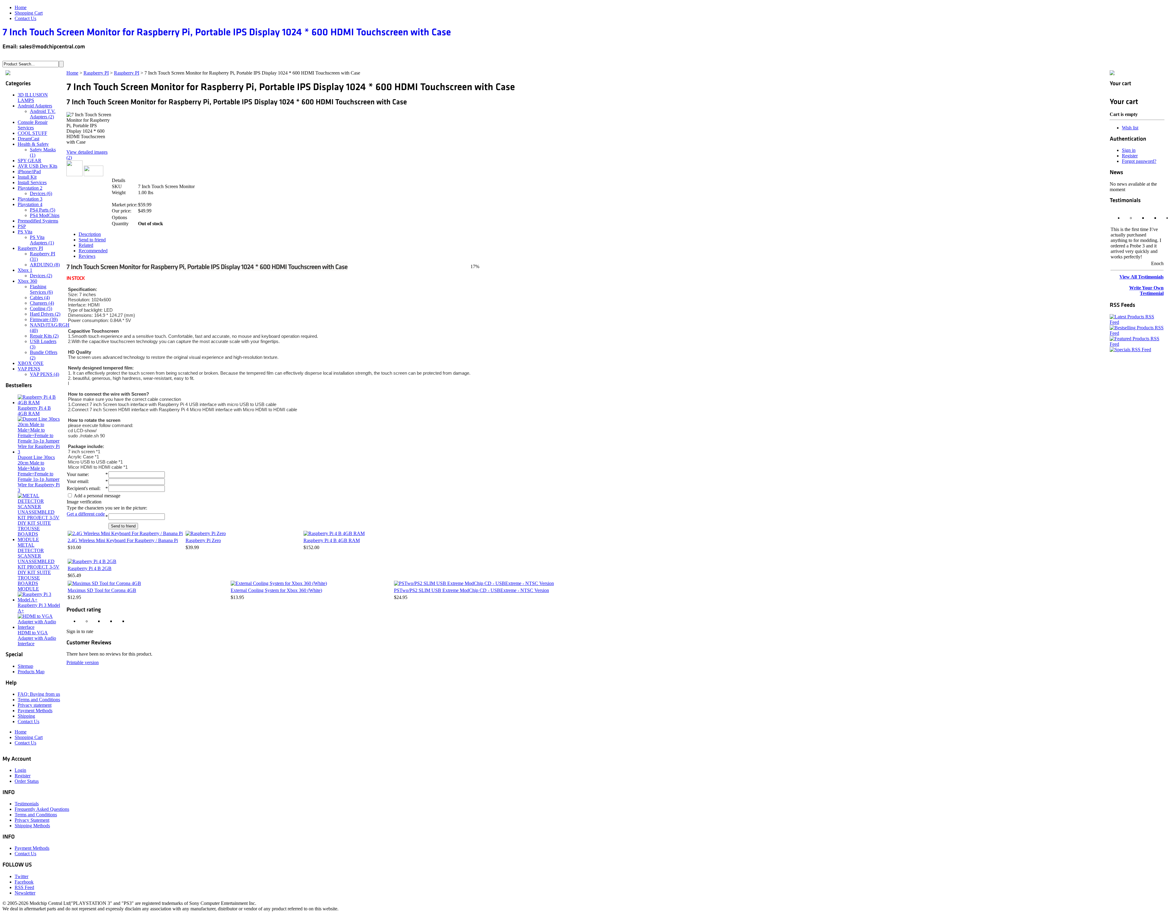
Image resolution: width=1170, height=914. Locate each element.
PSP (22, 226)
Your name (77, 474)
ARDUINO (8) (45, 264)
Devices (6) (41, 193)
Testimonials (27, 803)
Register (1130, 155)
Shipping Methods (32, 825)
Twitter (21, 876)
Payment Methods (35, 710)
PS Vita (25, 231)
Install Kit (27, 177)
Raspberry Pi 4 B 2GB (90, 568)
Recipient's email (83, 488)
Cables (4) (40, 297)
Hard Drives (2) (45, 314)
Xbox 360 (27, 281)
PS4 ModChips (44, 215)
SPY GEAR (29, 160)
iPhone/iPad (29, 171)
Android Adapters (35, 105)
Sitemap (25, 666)
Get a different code (86, 514)
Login (20, 770)
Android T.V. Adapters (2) (42, 114)
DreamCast (28, 138)
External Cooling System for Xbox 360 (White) (276, 590)
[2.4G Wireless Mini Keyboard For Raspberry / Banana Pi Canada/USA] (125, 533)
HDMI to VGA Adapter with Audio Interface (37, 638)
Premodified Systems (38, 220)
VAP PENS (29, 368)
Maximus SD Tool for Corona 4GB (102, 590)
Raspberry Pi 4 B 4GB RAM (331, 540)
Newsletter (25, 892)
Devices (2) (41, 275)
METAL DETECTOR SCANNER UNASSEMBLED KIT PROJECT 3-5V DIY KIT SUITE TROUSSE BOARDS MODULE (38, 566)
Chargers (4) (42, 303)
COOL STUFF (32, 133)
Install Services (32, 182)
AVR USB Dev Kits (37, 166)
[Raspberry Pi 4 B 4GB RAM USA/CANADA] (334, 533)
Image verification (84, 501)
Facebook (24, 881)
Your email (77, 481)
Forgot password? (1139, 161)
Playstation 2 (30, 188)
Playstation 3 (30, 198)
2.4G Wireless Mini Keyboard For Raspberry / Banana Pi (123, 540)
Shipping (26, 716)
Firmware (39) (44, 319)
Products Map (31, 671)
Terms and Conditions (39, 699)
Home (21, 7)
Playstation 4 (30, 204)
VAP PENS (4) (44, 374)
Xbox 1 (25, 270)
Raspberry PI (96, 72)
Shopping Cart (29, 13)
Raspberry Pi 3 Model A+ (39, 608)
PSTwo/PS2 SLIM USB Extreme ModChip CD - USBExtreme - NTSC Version (471, 590)
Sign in (1129, 150)
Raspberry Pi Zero (203, 540)
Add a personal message (96, 495)
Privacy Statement (32, 820)
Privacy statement (34, 705)
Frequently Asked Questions (42, 809)
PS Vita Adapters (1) (42, 240)
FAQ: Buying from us (39, 694)
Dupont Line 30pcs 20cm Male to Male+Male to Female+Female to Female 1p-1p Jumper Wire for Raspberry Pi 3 (39, 474)
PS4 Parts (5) (42, 209)
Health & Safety (33, 144)
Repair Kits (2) (44, 335)
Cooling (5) (41, 308)
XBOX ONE (31, 363)
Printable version (82, 662)
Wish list (1130, 127)
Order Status (27, 781)
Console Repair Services (33, 125)
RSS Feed (24, 887)
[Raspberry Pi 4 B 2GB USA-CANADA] (92, 561)
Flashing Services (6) (41, 289)
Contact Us (25, 18)
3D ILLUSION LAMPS (33, 97)
